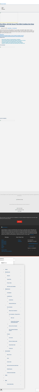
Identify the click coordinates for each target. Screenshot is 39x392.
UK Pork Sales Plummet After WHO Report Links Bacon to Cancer (14, 40)
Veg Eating (9, 28)
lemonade (4, 36)
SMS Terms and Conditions (6, 251)
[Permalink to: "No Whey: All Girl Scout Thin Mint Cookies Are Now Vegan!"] (9, 22)
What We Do (3, 242)
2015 (1, 35)
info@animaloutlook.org (33, 243)
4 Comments (14, 28)
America (3, 35)
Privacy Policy (4, 249)
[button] (38, 4)
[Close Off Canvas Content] (1, 390)
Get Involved (3, 243)
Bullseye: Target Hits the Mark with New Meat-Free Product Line (13, 43)
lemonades (8, 36)
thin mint (15, 36)
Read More (2, 34)
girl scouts (17, 35)
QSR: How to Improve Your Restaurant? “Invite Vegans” (12, 41)
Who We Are (3, 241)
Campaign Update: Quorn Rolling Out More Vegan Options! (12, 42)
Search (2, 258)
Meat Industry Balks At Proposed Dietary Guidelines (11, 39)
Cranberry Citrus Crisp (11, 35)
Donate (2, 246)
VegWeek (20, 241)
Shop (2, 245)
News (2, 247)
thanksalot (12, 36)
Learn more (32, 234)
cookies (6, 35)
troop (18, 36)
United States (21, 36)
